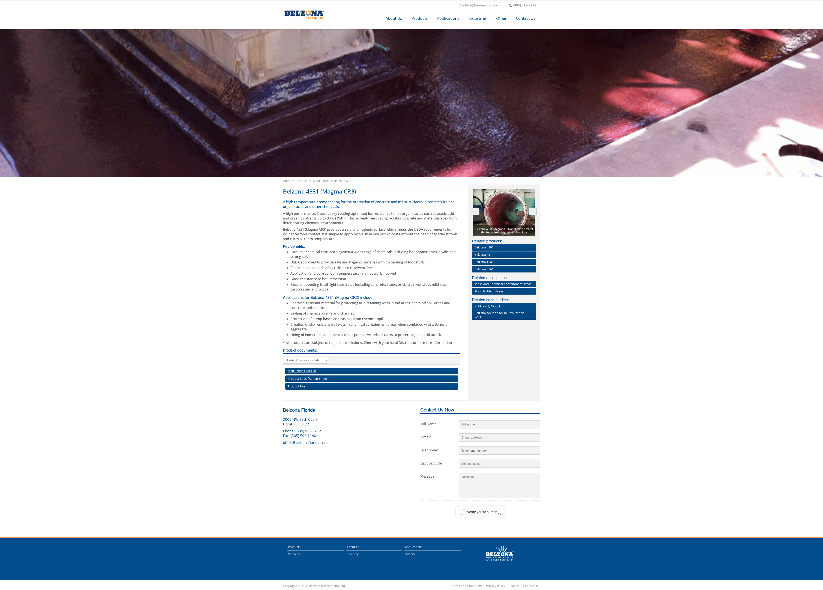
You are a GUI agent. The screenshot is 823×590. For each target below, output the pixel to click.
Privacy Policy (495, 585)
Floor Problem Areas (489, 291)
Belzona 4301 (484, 247)
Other (501, 18)
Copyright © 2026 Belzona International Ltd (314, 585)
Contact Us (525, 18)
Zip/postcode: (431, 463)
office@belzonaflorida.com (483, 5)
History (410, 554)
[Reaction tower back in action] (504, 212)
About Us (394, 18)
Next (533, 212)
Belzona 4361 (484, 269)
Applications (448, 18)
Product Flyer (297, 386)
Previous (475, 212)
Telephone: (429, 450)
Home (287, 181)
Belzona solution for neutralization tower (499, 311)
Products (420, 18)
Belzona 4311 (484, 255)
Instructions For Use (302, 371)
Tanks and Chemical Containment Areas (503, 284)
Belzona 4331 (343, 181)
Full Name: (428, 424)
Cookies (514, 585)
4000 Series (321, 181)
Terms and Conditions (467, 585)
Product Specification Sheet (307, 379)
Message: (427, 476)
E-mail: (425, 437)
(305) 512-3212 (524, 5)
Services (294, 554)
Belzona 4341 (484, 262)
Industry (353, 554)
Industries (478, 18)
